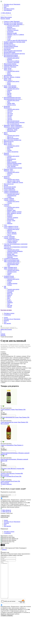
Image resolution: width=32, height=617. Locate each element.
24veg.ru (4, 549)
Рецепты (6, 5)
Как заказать (7, 323)
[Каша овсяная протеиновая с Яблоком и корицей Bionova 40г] (16, 454)
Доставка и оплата (9, 8)
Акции (6, 317)
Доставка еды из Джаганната (12, 4)
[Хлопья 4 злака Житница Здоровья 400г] (12, 468)
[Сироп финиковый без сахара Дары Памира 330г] (15, 417)
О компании (7, 314)
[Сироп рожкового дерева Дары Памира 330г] (9, 404)
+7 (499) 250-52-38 (6, 511)
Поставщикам (8, 10)
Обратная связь (5, 515)
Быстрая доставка (6, 310)
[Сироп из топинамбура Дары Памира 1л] (9, 440)
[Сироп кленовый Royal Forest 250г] (11, 476)
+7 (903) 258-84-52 (6, 13)
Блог (5, 7)
